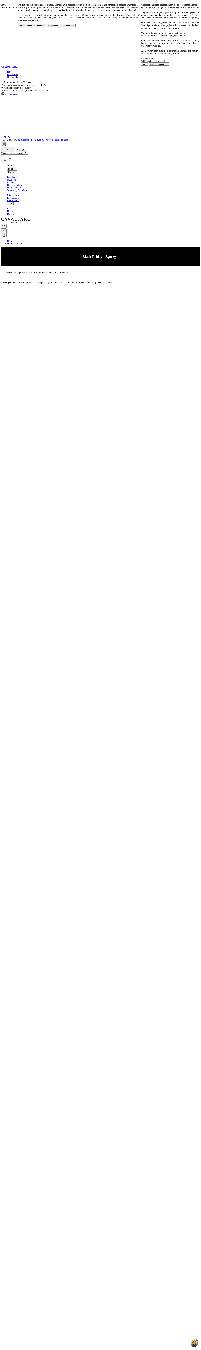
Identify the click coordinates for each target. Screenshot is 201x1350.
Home (10, 241)
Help (9, 72)
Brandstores (12, 74)
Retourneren (13, 200)
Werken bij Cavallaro (17, 190)
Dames (10, 214)
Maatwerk (11, 179)
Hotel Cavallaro (14, 185)
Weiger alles (53, 25)
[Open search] (4, 226)
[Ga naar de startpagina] (16, 223)
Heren (10, 211)
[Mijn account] (4, 231)
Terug (144, 64)
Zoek (4, 160)
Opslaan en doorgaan (159, 64)
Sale (9, 208)
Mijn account (13, 195)
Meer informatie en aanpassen (32, 25)
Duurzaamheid (14, 187)
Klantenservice (14, 198)
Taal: (10, 203)
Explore (10, 182)
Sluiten (21, 150)
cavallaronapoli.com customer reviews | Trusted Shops (43, 140)
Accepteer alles (67, 25)
